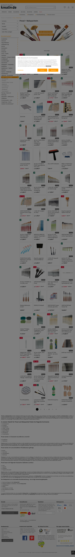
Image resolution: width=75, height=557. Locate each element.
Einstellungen (20, 70)
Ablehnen (42, 70)
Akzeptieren (53, 70)
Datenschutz (48, 66)
